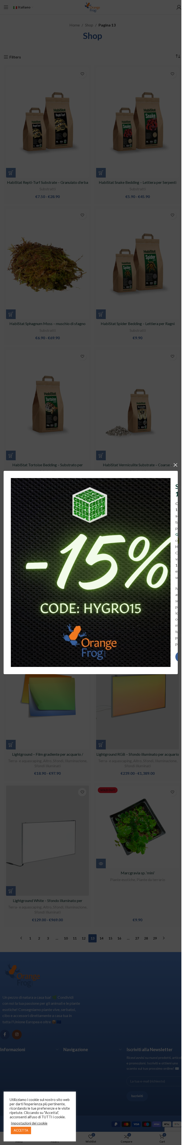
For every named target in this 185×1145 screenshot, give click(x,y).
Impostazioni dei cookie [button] (29, 1123)
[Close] (175, 465)
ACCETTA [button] (21, 1130)
